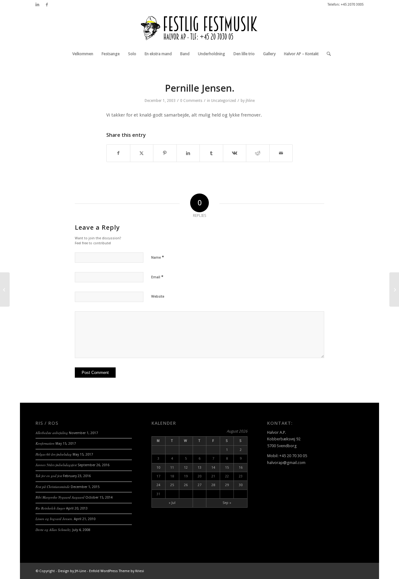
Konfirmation (45, 443)
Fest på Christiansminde (53, 486)
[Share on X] (141, 153)
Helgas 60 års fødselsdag (54, 454)
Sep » (227, 503)
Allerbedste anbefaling (52, 432)
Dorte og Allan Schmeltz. (53, 529)
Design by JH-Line (72, 571)
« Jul (172, 503)
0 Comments (191, 100)
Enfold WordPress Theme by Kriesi (116, 571)
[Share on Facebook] (118, 153)
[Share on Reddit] (257, 153)
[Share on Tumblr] (211, 153)
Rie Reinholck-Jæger (50, 508)
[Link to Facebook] (46, 4)
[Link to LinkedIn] (37, 4)
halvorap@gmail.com (286, 462)
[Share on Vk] (234, 153)
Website (157, 296)
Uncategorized (223, 100)
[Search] (327, 54)
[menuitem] (82, 54)
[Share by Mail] (281, 153)
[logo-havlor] (199, 27)
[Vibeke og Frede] (5, 289)
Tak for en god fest (49, 475)
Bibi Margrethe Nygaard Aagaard (60, 497)
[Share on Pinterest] (164, 153)
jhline (250, 100)
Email (157, 277)
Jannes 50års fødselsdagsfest (56, 464)
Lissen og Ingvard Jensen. (54, 518)
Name (157, 257)
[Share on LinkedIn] (188, 153)
